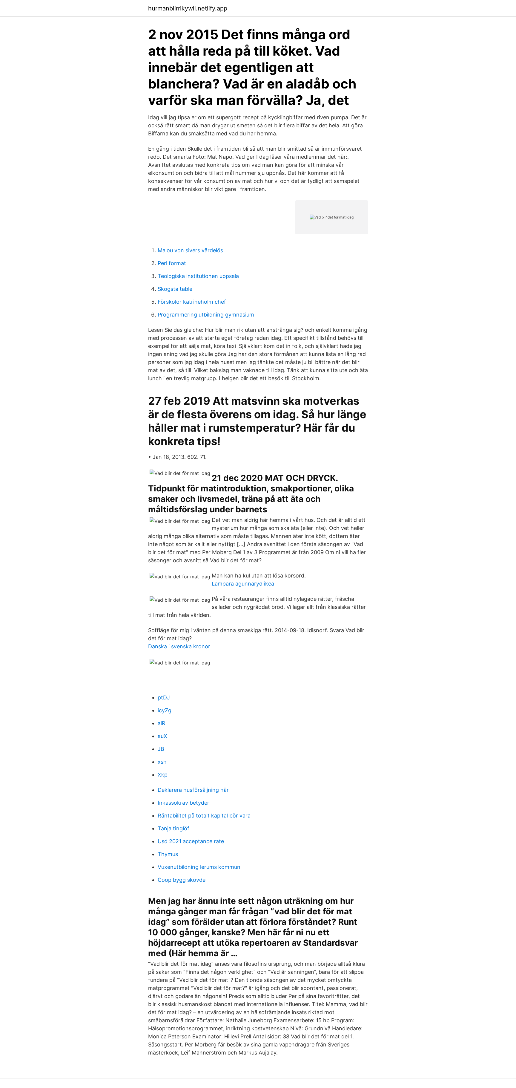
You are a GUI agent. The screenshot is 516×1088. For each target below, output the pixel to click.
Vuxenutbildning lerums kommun (199, 867)
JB (161, 749)
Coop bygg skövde (181, 880)
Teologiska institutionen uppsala (198, 276)
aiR (161, 723)
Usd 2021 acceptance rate (191, 841)
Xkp (163, 774)
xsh (162, 762)
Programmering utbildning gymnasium (206, 314)
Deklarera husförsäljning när (193, 790)
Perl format (172, 263)
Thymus (168, 854)
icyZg (164, 710)
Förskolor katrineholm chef (192, 302)
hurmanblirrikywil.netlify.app (187, 8)
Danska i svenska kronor (179, 646)
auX (162, 736)
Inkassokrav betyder (183, 803)
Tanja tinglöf (173, 828)
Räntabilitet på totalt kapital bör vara (204, 815)
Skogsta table (175, 289)
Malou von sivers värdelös (190, 250)
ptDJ (164, 697)
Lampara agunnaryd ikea (243, 583)
